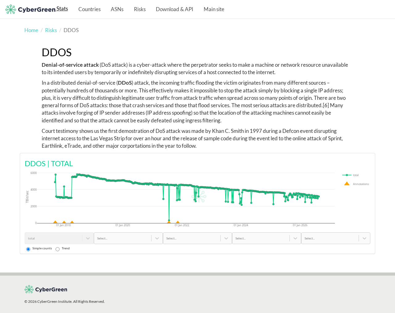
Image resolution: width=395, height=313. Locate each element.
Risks (140, 9)
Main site (214, 9)
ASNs (117, 9)
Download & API (174, 9)
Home (31, 30)
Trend (66, 248)
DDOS (57, 52)
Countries (89, 9)
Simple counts (42, 248)
